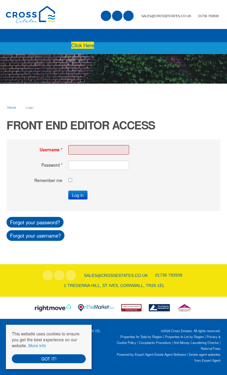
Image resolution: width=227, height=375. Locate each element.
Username (51, 149)
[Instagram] (128, 16)
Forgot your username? (35, 235)
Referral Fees (210, 348)
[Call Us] (197, 16)
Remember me (48, 180)
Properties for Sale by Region (141, 336)
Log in (78, 195)
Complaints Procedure (155, 342)
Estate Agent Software (170, 354)
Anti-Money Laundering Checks (196, 342)
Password (51, 165)
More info (37, 345)
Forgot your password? (35, 222)
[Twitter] (117, 16)
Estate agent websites (204, 354)
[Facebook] (106, 16)
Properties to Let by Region (184, 336)
